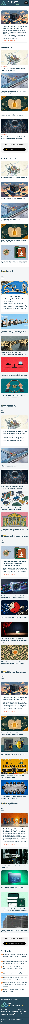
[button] (26, 2)
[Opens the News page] (14, 57)
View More (2, 277)
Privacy (2, 1021)
